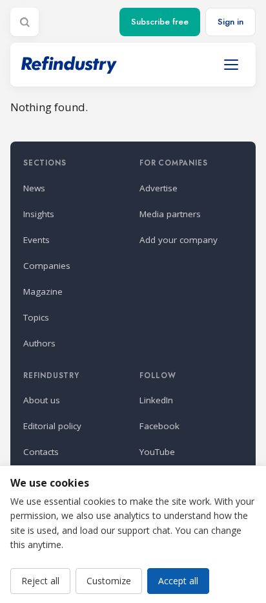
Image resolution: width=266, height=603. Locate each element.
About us (41, 400)
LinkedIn (156, 400)
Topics (36, 317)
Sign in (230, 22)
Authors (39, 343)
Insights (38, 214)
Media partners (170, 214)
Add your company (178, 240)
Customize (109, 581)
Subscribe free (160, 22)
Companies (46, 265)
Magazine (43, 291)
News (34, 188)
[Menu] (231, 64)
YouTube (157, 452)
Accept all (178, 581)
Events (36, 240)
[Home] (69, 65)
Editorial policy (52, 426)
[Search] (24, 22)
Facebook (159, 426)
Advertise (158, 188)
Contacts (41, 452)
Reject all (40, 581)
